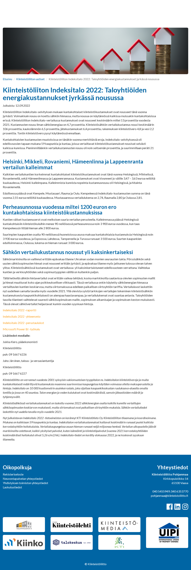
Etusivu (7, 79)
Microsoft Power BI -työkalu (21, 329)
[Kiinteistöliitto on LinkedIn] (177, 507)
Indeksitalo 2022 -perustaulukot (23, 323)
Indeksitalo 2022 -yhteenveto (21, 316)
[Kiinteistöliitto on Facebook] (170, 507)
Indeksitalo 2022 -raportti (20, 310)
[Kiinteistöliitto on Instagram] (185, 507)
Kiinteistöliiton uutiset (30, 79)
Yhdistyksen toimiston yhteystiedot (25, 483)
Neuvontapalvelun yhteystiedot (23, 478)
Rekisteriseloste (13, 474)
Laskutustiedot (12, 487)
